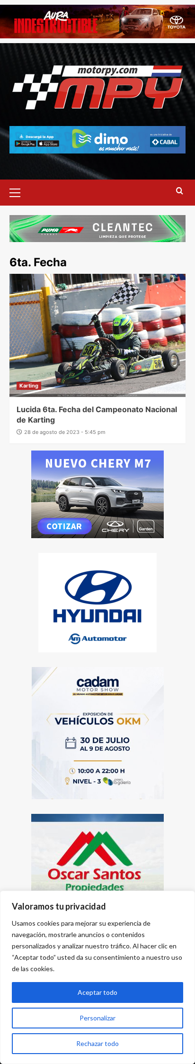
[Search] (180, 191)
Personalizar (97, 1018)
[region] (97, 977)
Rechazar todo (97, 1043)
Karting (28, 385)
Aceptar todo (97, 992)
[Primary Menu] (18, 191)
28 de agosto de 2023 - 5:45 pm (65, 432)
